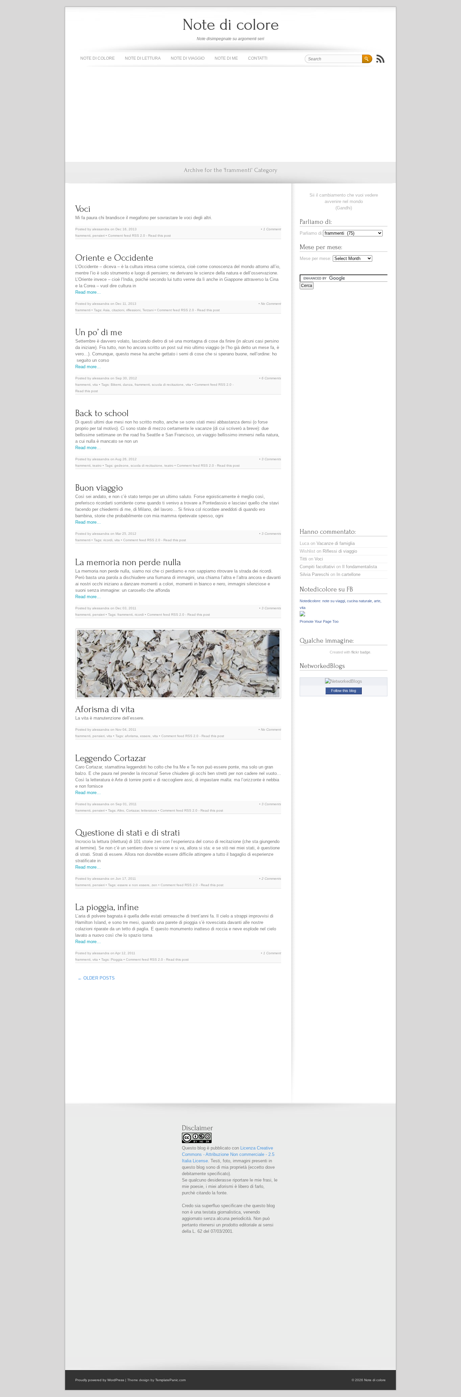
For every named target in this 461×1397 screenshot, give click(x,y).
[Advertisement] (230, 114)
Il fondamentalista (359, 566)
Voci (82, 209)
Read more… (88, 292)
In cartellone (348, 574)
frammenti (82, 235)
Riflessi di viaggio (340, 551)
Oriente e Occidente (114, 258)
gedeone (121, 465)
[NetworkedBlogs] (343, 681)
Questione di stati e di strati (127, 832)
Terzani (148, 310)
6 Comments (271, 378)
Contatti (257, 58)
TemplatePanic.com (170, 1380)
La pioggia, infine (107, 907)
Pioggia (117, 959)
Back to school (102, 413)
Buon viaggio (99, 488)
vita (95, 384)
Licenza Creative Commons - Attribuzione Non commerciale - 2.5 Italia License (228, 1154)
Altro (120, 810)
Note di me (226, 58)
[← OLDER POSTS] (119, 976)
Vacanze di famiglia (336, 543)
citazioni (118, 310)
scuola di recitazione (168, 384)
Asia (106, 310)
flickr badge (360, 652)
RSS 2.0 (138, 235)
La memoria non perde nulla (128, 562)
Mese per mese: (315, 258)
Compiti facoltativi (317, 566)
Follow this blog (343, 691)
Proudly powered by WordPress (99, 1380)
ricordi (107, 540)
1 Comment (272, 229)
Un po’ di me (98, 332)
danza (128, 384)
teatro (97, 465)
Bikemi (116, 384)
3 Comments (271, 459)
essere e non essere (133, 885)
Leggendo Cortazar (110, 758)
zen (154, 885)
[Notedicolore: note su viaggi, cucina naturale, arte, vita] (302, 614)
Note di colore (231, 24)
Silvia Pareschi (314, 574)
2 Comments (271, 878)
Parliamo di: (311, 233)
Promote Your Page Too (319, 621)
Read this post (159, 235)
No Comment (271, 303)
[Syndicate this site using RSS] (380, 58)
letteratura (149, 810)
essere (145, 736)
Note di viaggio (188, 58)
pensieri (98, 235)
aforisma (131, 736)
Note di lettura (143, 58)
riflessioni (133, 310)
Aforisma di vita (105, 709)
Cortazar (132, 810)
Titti (303, 558)
